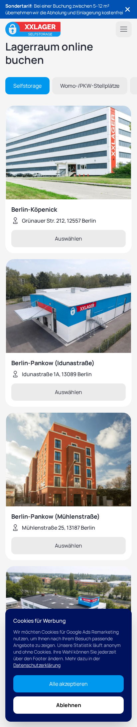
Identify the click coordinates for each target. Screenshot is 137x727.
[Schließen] (128, 9)
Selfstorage (27, 85)
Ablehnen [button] (68, 705)
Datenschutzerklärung (37, 665)
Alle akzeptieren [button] (68, 683)
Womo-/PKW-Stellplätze (89, 85)
